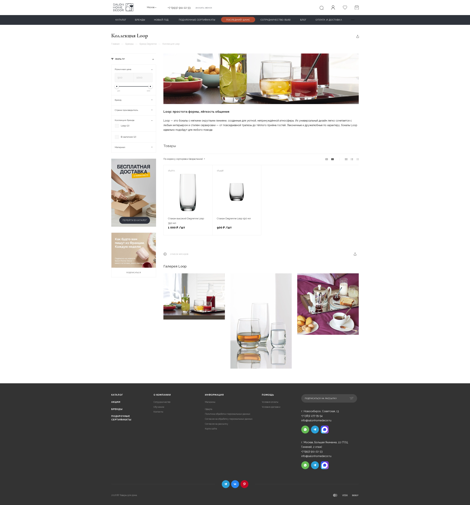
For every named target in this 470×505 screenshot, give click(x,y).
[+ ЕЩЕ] (353, 20)
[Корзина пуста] (356, 8)
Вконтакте (235, 484)
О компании (162, 395)
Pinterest (244, 484)
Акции (115, 402)
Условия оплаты (270, 402)
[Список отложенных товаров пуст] (345, 8)
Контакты (158, 412)
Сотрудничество (161, 402)
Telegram (226, 484)
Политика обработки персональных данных (227, 414)
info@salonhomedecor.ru (316, 420)
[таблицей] (357, 159)
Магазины (210, 402)
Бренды (117, 409)
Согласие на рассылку (216, 424)
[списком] (351, 159)
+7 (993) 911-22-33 (179, 7)
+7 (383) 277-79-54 (312, 415)
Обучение (158, 407)
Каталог (117, 395)
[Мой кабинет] (333, 8)
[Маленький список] (326, 159)
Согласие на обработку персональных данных (228, 419)
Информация (214, 395)
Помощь (268, 395)
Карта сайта (211, 428)
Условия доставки (271, 407)
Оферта (208, 409)
